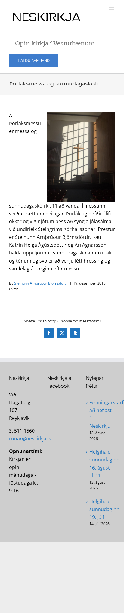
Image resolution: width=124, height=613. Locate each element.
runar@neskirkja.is (30, 438)
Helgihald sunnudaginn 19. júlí (100, 509)
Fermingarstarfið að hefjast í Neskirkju (100, 414)
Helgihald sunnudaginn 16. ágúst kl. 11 (100, 463)
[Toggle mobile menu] (112, 9)
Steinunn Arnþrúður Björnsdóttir (41, 283)
